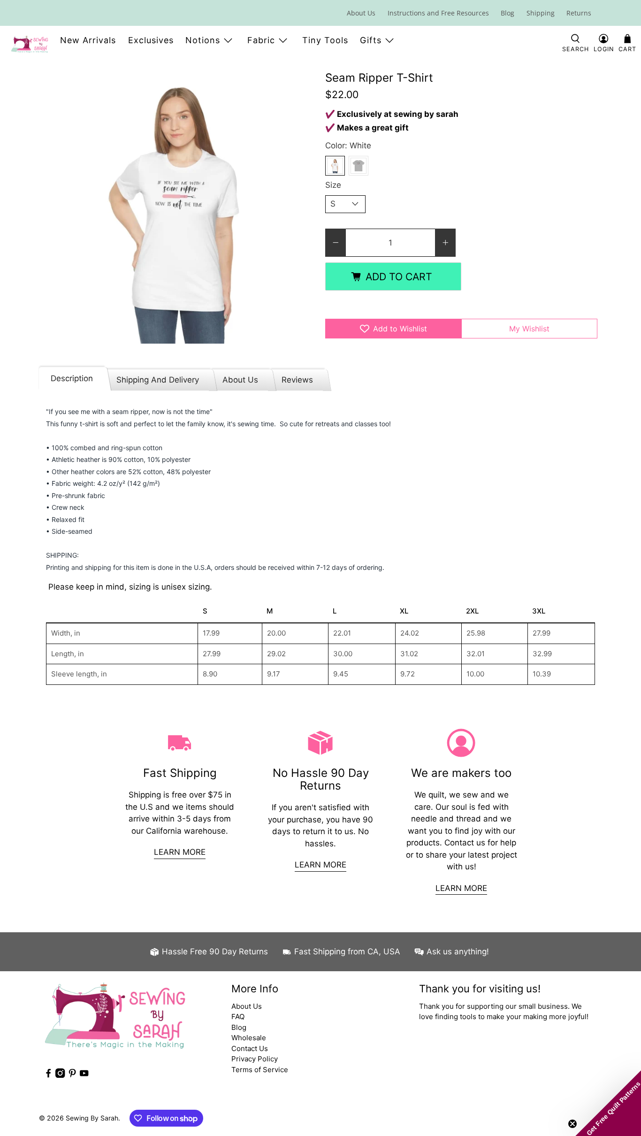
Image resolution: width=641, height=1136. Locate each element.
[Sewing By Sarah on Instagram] (60, 1075)
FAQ (237, 1016)
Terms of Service (259, 1069)
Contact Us (249, 1048)
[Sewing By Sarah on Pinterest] (72, 1075)
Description (72, 378)
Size (333, 185)
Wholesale (248, 1037)
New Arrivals (88, 40)
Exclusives (151, 40)
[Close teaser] (572, 1123)
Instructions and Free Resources (438, 12)
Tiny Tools (325, 40)
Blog (507, 12)
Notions (202, 40)
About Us (361, 12)
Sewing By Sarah (92, 1118)
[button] (608, 1103)
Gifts (371, 40)
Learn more (180, 852)
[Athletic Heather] (358, 166)
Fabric (261, 40)
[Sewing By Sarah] (29, 44)
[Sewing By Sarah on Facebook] (48, 1075)
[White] (335, 166)
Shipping (541, 12)
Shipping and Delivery (157, 379)
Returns (578, 12)
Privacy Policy (254, 1058)
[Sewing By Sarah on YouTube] (84, 1075)
